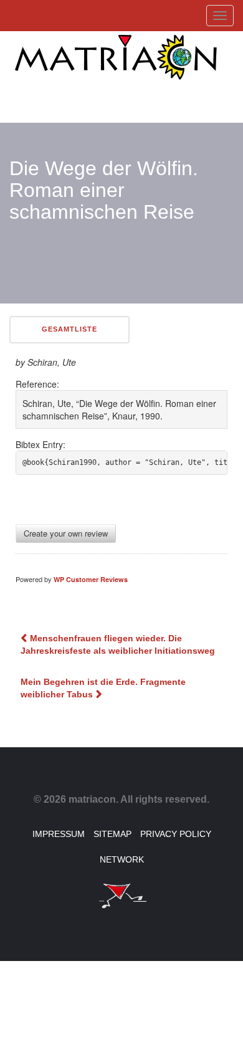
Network (122, 859)
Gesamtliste (69, 329)
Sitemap (112, 834)
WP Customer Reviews (91, 579)
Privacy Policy (175, 834)
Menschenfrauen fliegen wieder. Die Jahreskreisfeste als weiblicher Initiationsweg (118, 644)
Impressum (58, 834)
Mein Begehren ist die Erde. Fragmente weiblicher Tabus (103, 688)
